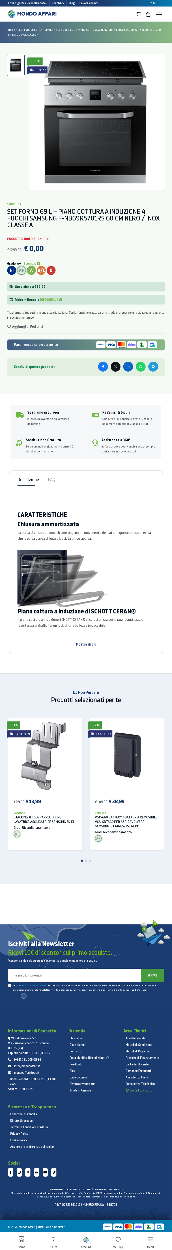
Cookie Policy (18, 1140)
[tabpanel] (97, 122)
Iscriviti (152, 975)
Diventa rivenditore (82, 1084)
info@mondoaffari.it (27, 1066)
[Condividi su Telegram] (153, 367)
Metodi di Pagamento (139, 1051)
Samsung (19, 812)
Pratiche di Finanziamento (142, 1058)
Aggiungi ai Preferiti (27, 326)
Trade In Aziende (80, 1090)
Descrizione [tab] (28, 479)
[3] (90, 861)
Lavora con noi (89, 3)
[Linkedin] (36, 1172)
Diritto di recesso (21, 1121)
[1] (82, 861)
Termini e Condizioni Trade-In (29, 1127)
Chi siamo (76, 1038)
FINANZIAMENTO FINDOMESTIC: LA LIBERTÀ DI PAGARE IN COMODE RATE (86, 1189)
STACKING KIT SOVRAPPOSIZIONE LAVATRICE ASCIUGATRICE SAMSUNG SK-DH (44, 819)
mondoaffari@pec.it (26, 1073)
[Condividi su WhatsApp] (141, 367)
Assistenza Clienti (137, 1077)
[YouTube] (45, 1172)
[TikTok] (53, 1172)
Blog (72, 3)
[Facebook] (10, 1172)
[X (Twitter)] (27, 1172)
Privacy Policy (19, 1134)
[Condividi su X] (115, 367)
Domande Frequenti (138, 1071)
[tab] (16, 65)
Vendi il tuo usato (141, 1090)
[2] (86, 861)
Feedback (58, 3)
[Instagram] (19, 1172)
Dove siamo (77, 1045)
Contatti (75, 1051)
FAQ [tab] (51, 479)
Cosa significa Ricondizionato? (27, 3)
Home (11, 29)
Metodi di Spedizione (139, 1045)
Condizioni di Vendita (23, 1114)
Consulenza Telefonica (140, 1084)
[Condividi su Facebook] (103, 367)
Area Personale (135, 1038)
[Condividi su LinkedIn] (128, 367)
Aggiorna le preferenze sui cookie (32, 1147)
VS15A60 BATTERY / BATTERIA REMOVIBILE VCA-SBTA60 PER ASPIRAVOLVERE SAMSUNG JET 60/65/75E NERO (126, 821)
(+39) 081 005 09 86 (27, 1060)
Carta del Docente (137, 1064)
